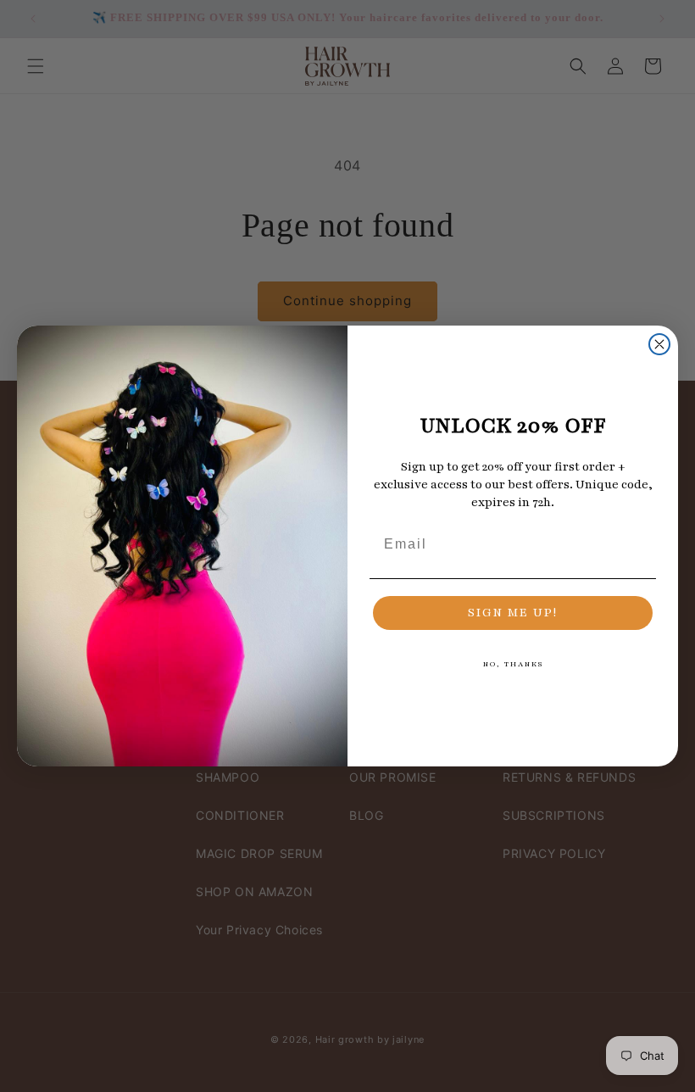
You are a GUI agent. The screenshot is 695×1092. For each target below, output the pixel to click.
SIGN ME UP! (513, 612)
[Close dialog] (659, 344)
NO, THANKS (513, 664)
